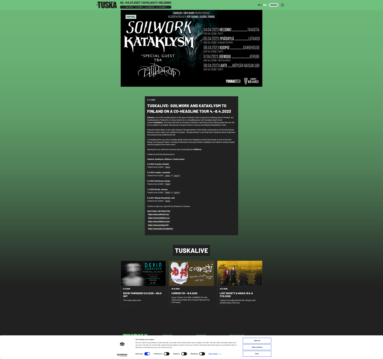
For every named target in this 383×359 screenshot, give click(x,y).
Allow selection (257, 347)
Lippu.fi (177, 176)
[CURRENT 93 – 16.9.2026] (191, 283)
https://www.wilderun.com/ (159, 221)
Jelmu (167, 176)
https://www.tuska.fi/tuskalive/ (160, 229)
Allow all (257, 340)
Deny (257, 354)
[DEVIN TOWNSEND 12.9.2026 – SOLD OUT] (143, 283)
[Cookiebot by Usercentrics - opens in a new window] (122, 355)
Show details (213, 354)
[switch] (166, 353)
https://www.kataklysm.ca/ (159, 218)
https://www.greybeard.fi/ (158, 225)
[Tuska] (106, 5)
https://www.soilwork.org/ (158, 214)
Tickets (273, 5)
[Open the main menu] (282, 5)
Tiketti (167, 167)
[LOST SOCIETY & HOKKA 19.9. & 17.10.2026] (239, 283)
